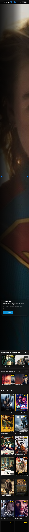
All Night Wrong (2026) (20, 412)
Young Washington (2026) (20, 454)
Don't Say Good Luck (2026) (7, 454)
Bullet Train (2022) (19, 366)
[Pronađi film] (20, 2)
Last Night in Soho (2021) (7, 384)
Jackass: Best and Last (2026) (21, 475)
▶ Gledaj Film (8, 312)
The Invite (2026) (4, 475)
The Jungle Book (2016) (7, 366)
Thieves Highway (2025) (6, 497)
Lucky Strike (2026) (5, 518)
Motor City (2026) (5, 433)
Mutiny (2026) (18, 433)
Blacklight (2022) (19, 384)
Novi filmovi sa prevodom (12, 391)
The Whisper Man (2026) (6, 412)
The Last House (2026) (19, 497)
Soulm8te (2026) (18, 518)
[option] (8, 361)
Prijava (24, 2)
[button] (27, 177)
